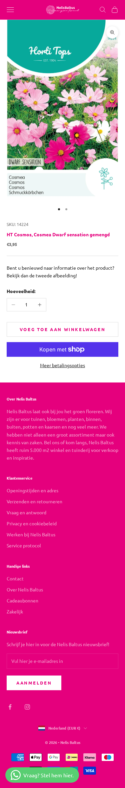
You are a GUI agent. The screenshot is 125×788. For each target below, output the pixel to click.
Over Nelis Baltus (25, 589)
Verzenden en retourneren (34, 501)
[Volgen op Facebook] (10, 707)
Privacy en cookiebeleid (32, 523)
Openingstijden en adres (32, 490)
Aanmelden (34, 683)
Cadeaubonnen (22, 600)
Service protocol (24, 545)
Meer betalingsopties (62, 365)
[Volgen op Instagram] (27, 707)
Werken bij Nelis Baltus (31, 534)
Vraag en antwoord (26, 512)
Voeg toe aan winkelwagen (62, 329)
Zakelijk (15, 611)
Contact (15, 578)
